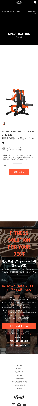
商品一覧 (12, 11)
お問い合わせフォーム (19, 326)
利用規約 (19, 388)
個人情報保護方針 (19, 385)
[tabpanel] (19, 102)
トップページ (5, 11)
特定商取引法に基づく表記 (19, 382)
